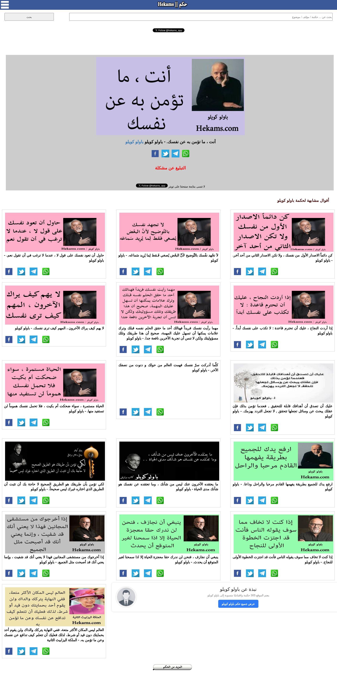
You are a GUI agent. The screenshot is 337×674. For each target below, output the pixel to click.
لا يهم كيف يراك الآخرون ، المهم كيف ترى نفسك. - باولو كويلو (59, 327)
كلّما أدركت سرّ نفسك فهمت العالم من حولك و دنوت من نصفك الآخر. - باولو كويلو (168, 367)
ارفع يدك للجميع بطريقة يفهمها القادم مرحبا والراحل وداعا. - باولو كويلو (283, 486)
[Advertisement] (168, 43)
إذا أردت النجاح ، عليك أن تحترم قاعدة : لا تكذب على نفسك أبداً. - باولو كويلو (283, 330)
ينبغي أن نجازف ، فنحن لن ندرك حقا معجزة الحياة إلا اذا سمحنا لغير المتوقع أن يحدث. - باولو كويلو (168, 559)
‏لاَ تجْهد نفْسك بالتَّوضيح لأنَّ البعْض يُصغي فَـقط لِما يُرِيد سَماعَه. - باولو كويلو (168, 258)
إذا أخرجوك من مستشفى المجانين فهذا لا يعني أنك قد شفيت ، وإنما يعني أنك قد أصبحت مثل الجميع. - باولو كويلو (54, 559)
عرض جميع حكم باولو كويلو (238, 604)
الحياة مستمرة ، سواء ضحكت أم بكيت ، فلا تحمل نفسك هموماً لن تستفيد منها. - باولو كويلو (54, 408)
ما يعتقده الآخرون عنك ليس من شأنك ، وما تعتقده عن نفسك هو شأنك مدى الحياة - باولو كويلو (168, 486)
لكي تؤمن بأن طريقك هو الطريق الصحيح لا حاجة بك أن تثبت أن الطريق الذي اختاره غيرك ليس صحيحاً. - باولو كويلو (54, 486)
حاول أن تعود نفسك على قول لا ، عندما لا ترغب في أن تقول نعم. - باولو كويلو (54, 258)
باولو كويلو (134, 141)
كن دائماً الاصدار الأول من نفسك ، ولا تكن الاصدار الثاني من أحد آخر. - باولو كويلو (283, 258)
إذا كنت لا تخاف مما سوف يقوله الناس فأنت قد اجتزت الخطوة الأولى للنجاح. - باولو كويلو (283, 559)
